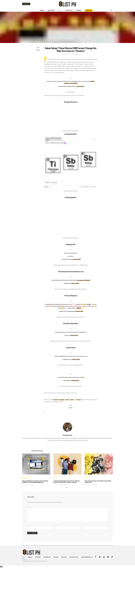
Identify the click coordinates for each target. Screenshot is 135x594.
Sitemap (38, 557)
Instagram (62, 399)
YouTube (78, 399)
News (42, 10)
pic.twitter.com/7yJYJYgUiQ (83, 280)
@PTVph (92, 81)
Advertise (47, 557)
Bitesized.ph (74, 557)
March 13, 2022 (75, 283)
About (30, 557)
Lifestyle (68, 10)
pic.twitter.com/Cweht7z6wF (71, 83)
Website (84, 525)
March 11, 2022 (80, 86)
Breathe (89, 10)
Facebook (55, 399)
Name (28, 525)
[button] (66, 487)
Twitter (67, 399)
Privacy (56, 557)
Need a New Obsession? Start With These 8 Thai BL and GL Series (98, 481)
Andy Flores (31, 484)
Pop (59, 10)
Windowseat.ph (86, 557)
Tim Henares (94, 484)
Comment (29, 507)
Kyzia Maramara (67, 435)
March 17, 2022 (77, 259)
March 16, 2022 (75, 380)
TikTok (72, 399)
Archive (64, 557)
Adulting (51, 10)
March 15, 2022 (79, 311)
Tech (29, 477)
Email (56, 525)
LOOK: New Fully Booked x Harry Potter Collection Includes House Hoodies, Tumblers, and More (66, 481)
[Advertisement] (67, 579)
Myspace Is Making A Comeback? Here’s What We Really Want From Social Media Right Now (35, 481)
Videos (78, 10)
